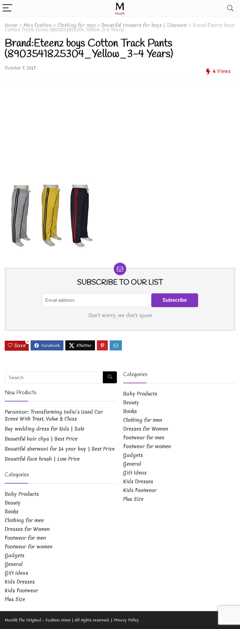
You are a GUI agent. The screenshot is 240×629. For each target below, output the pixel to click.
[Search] (230, 8)
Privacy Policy (126, 620)
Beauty (13, 502)
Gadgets (14, 555)
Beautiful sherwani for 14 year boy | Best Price (60, 448)
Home (11, 25)
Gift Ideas (16, 572)
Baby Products (22, 493)
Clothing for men (77, 25)
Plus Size (15, 599)
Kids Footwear (21, 590)
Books (11, 511)
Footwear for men (25, 537)
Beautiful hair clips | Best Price (41, 438)
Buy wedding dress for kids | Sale (44, 428)
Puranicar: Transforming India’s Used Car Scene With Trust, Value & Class (54, 415)
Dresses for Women (27, 529)
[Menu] (7, 8)
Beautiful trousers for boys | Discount (144, 25)
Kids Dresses (20, 581)
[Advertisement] (120, 129)
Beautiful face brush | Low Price (42, 458)
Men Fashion (37, 25)
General (13, 564)
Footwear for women (28, 546)
